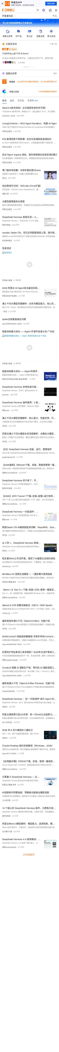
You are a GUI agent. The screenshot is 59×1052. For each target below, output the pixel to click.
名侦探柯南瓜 (7, 240)
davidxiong (6, 566)
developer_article (8, 115)
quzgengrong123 (8, 457)
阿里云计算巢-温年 (9, 582)
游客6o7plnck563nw (9, 472)
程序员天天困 (7, 488)
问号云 (4, 426)
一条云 (4, 311)
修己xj (4, 178)
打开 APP (51, 3)
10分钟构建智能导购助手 (47, 91)
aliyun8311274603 (9, 753)
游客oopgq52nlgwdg (10, 660)
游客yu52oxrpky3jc (9, 847)
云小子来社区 (7, 722)
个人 (55, 15)
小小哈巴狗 (6, 800)
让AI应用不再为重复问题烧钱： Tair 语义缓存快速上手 (37, 81)
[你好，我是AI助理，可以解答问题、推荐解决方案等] (44, 10)
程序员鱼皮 (6, 225)
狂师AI (4, 550)
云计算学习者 (7, 831)
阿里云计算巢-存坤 (9, 784)
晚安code (5, 410)
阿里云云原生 (7, 131)
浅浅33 (4, 706)
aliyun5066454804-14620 (12, 324)
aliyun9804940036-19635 (12, 644)
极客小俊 (5, 193)
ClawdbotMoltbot (8, 691)
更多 (55, 73)
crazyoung (6, 613)
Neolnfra (5, 394)
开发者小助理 (7, 280)
